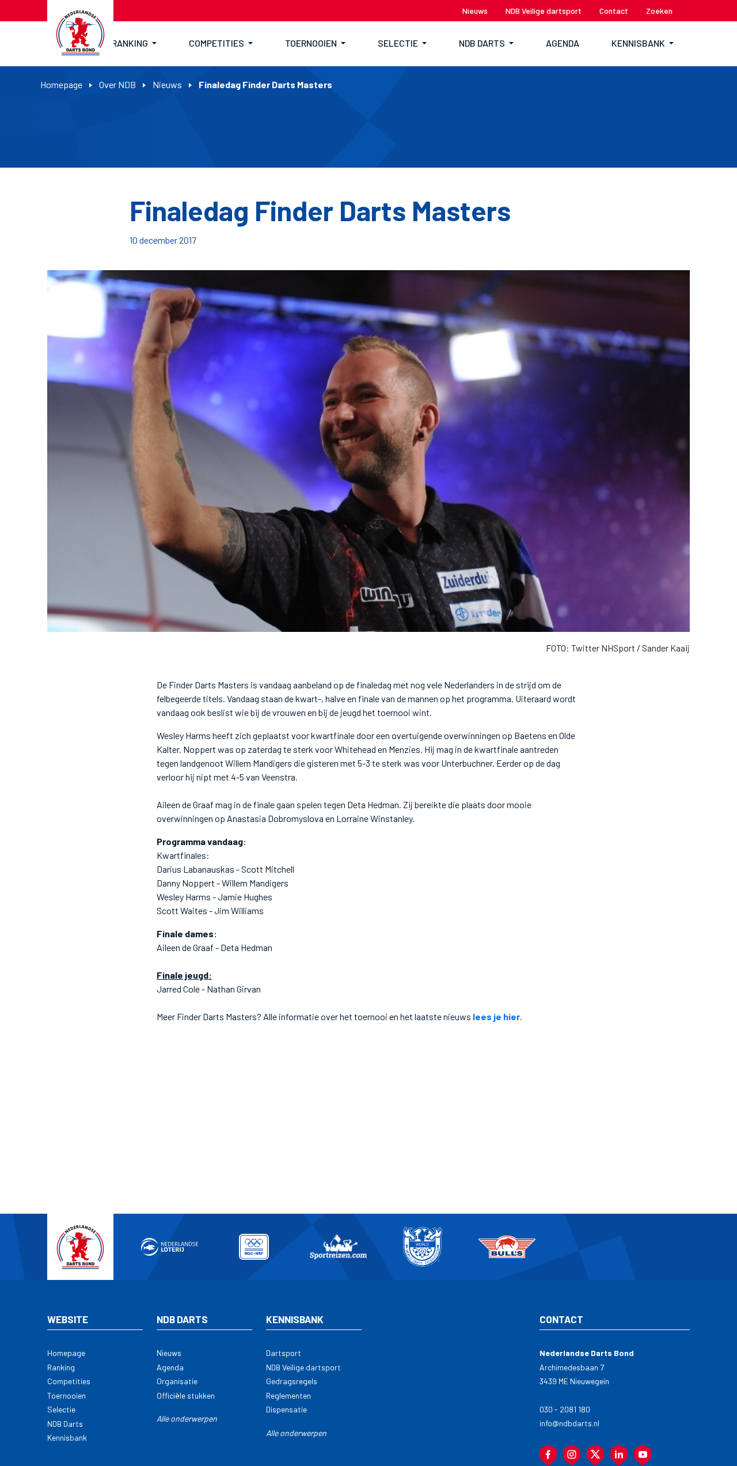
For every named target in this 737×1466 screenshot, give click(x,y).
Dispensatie (286, 1409)
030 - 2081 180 (565, 1409)
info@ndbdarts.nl (569, 1423)
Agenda (170, 1367)
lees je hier (496, 1016)
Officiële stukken (186, 1395)
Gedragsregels (291, 1381)
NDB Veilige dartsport (303, 1367)
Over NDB (117, 84)
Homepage (61, 84)
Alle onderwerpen (187, 1418)
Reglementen (288, 1395)
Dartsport (283, 1353)
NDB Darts (65, 1424)
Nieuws (167, 84)
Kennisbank (67, 1437)
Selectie (61, 1409)
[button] (134, 43)
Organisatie (177, 1381)
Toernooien (66, 1395)
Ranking (61, 1367)
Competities (68, 1381)
